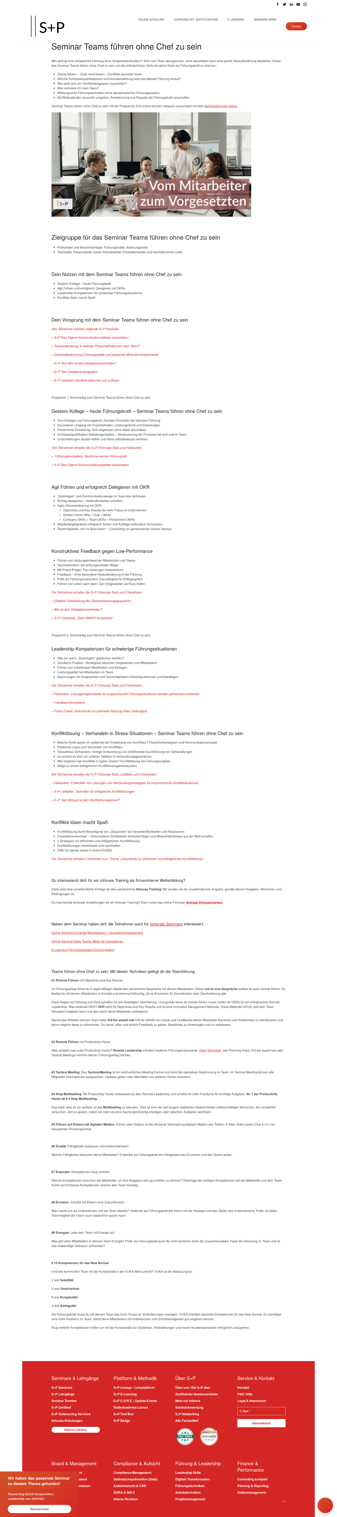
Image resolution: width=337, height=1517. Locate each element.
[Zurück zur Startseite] (47, 26)
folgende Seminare (166, 924)
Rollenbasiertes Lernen (131, 1407)
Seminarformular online (220, 106)
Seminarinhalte (39, 1509)
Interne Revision (126, 1499)
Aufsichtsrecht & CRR (130, 1486)
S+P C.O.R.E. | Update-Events (135, 1400)
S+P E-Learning (125, 1394)
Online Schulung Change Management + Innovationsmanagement (97, 932)
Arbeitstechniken (188, 1492)
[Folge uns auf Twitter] (284, 4)
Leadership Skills (188, 1472)
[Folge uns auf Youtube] (298, 4)
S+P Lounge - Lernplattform (134, 1387)
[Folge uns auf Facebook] (278, 4)
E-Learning (236, 19)
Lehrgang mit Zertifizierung (196, 19)
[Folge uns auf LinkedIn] (291, 4)
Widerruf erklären (75, 1430)
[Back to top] (284, 1501)
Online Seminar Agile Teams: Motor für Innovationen (87, 941)
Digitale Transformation (192, 1479)
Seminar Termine (63, 1400)
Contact (296, 26)
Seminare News (265, 19)
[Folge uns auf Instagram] (305, 4)
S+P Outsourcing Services (70, 1413)
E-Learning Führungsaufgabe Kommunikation (83, 950)
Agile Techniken (210, 1050)
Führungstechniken (190, 1486)
